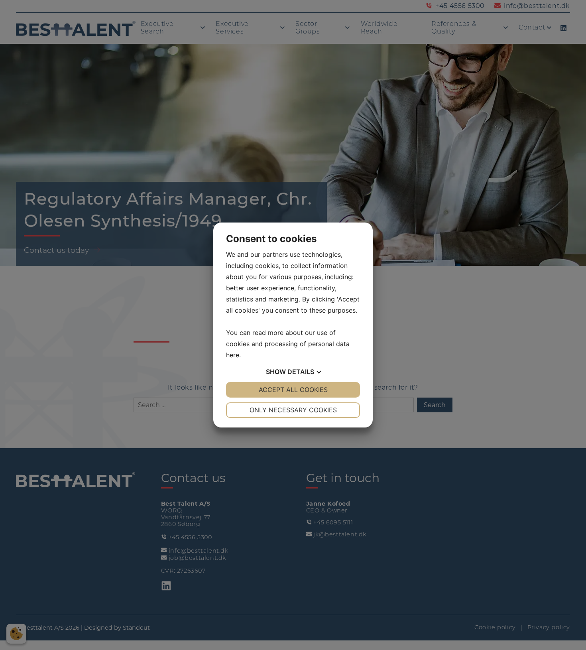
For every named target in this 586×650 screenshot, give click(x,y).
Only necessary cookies (293, 410)
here (232, 355)
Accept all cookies (293, 390)
